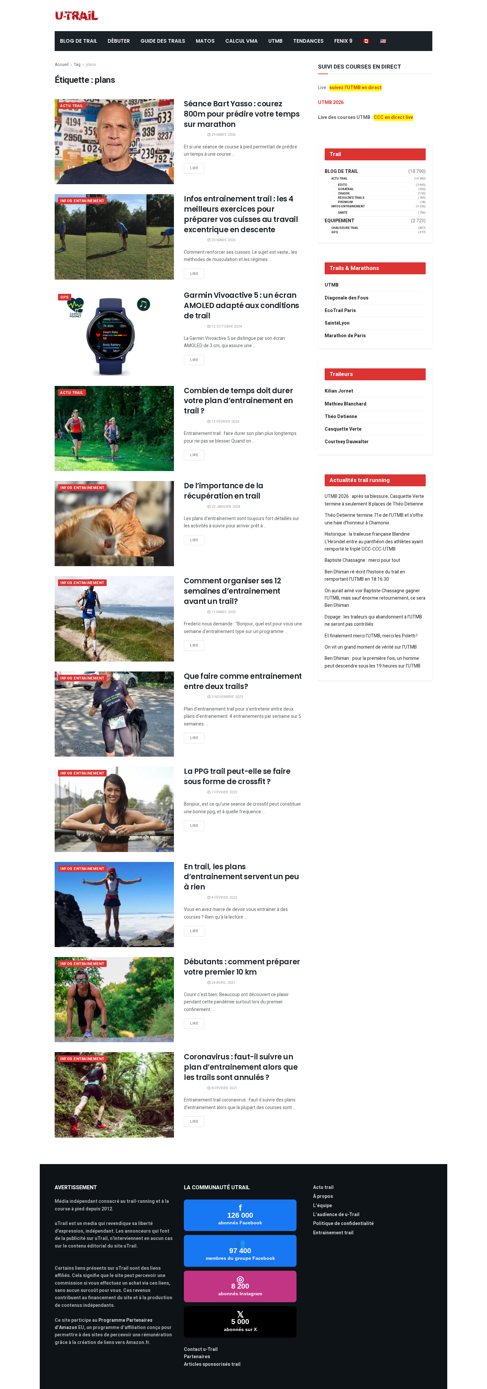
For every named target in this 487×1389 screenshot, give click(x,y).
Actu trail (323, 1187)
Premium (345, 202)
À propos (323, 1196)
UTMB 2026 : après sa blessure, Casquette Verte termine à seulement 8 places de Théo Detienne (374, 500)
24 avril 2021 (222, 983)
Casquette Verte (343, 429)
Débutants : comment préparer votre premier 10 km (242, 967)
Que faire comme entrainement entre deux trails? (243, 681)
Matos (205, 40)
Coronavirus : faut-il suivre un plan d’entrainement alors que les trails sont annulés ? (241, 1067)
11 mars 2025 (223, 612)
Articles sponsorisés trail (212, 1364)
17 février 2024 (224, 421)
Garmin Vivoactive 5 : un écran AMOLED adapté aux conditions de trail (241, 305)
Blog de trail (341, 171)
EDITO (342, 185)
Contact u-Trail (201, 1349)
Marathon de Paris (345, 335)
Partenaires (197, 1356)
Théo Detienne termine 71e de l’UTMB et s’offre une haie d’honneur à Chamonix (374, 519)
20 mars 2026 (223, 240)
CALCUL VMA (241, 40)
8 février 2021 (223, 1088)
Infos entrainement (82, 201)
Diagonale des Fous (346, 297)
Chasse (344, 193)
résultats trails (351, 197)
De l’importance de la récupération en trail (223, 491)
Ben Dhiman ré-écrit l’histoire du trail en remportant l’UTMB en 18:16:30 (365, 575)
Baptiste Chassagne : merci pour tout (362, 560)
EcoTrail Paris (340, 310)
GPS (64, 297)
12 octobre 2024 (226, 326)
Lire (194, 168)
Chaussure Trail (344, 228)
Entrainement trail (333, 1232)
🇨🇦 (366, 40)
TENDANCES (308, 40)
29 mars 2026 (223, 134)
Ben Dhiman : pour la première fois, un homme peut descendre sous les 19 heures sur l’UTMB (372, 662)
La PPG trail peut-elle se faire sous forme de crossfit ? (237, 776)
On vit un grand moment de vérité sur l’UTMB (371, 647)
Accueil (62, 65)
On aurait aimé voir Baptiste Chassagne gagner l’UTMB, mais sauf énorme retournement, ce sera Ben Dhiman (375, 598)
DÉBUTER (119, 40)
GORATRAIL (346, 189)
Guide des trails (162, 40)
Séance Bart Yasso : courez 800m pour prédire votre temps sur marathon (241, 114)
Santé (343, 212)
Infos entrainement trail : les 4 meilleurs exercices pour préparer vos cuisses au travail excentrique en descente (241, 214)
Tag (77, 65)
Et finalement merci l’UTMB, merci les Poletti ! (371, 635)
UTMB (275, 40)
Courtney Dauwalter (347, 441)
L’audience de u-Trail (336, 1214)
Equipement (339, 221)
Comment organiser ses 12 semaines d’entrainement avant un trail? (232, 591)
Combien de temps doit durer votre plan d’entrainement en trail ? (238, 401)
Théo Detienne (341, 416)
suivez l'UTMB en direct (355, 87)
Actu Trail (71, 106)
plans (91, 65)
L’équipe (322, 1205)
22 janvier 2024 (225, 506)
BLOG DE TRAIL (78, 40)
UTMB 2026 (331, 102)
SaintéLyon (337, 323)
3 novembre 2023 (226, 697)
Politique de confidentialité (343, 1223)
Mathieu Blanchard (345, 404)
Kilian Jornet (339, 391)
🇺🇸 (383, 40)
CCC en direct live (393, 117)
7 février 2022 (223, 792)
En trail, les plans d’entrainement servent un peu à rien (241, 877)
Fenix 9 (343, 40)
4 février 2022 (223, 897)
